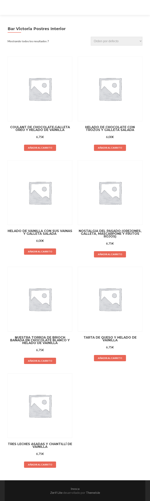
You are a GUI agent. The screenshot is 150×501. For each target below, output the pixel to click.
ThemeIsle (93, 492)
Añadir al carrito (40, 147)
